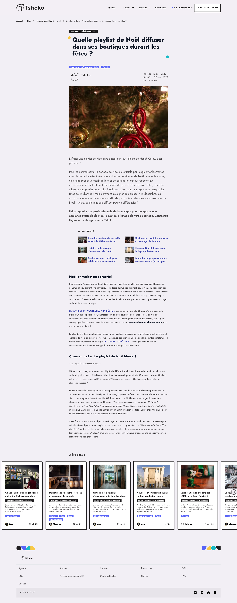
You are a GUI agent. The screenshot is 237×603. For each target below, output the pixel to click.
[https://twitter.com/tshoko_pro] (215, 592)
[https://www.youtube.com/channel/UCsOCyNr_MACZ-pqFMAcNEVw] (208, 592)
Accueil (19, 21)
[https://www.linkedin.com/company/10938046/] (195, 592)
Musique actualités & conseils (48, 21)
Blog (29, 21)
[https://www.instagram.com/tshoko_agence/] (202, 592)
